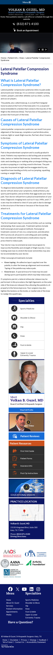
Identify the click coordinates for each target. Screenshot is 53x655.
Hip (22, 327)
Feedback (42, 640)
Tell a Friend (7, 642)
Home (3, 58)
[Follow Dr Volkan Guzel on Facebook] (10, 589)
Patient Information (14, 609)
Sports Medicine (27, 308)
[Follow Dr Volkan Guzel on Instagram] (38, 589)
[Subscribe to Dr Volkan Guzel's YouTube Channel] (24, 589)
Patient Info (13, 58)
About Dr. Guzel (12, 603)
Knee (21, 58)
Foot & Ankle (25, 345)
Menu (26, 2)
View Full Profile (26, 410)
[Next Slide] (45, 49)
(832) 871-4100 (28, 24)
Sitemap (33, 640)
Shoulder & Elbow (27, 317)
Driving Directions (18, 536)
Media (8, 615)
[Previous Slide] (39, 49)
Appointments (12, 612)
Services (9, 606)
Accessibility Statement (36, 642)
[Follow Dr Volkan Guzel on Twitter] (17, 589)
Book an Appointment (28, 30)
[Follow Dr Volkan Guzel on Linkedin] (31, 589)
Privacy (24, 640)
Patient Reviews (29, 436)
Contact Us (19, 642)
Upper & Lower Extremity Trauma (28, 354)
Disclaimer (14, 640)
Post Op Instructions (29, 473)
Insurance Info (26, 466)
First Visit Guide (27, 451)
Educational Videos (23, 494)
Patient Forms (26, 458)
